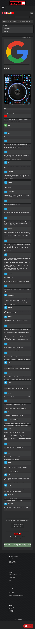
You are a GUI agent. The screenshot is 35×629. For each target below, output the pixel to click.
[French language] (7, 13)
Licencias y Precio (12, 562)
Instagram (11, 610)
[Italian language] (11, 13)
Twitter (11, 611)
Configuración (6, 28)
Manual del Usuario (13, 576)
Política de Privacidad (13, 593)
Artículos (11, 579)
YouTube (12, 608)
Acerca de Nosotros (13, 591)
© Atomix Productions (17, 619)
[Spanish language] (4, 13)
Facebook (11, 607)
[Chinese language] (13, 13)
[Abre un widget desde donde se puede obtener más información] (28, 626)
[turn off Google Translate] (5, 66)
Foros (10, 580)
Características (12, 561)
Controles (27, 21)
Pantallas (11, 564)
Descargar (11, 558)
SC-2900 (21, 21)
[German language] (9, 13)
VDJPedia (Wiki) (12, 577)
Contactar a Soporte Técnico (15, 574)
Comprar (10, 559)
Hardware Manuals (7, 21)
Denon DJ (15, 21)
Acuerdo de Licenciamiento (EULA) (16, 595)
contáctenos (11, 592)
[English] (2, 13)
